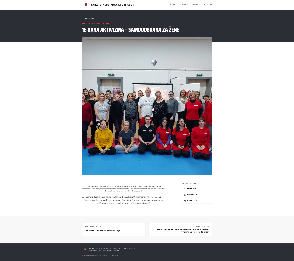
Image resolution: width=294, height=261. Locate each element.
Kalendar (196, 5)
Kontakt (184, 5)
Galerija (208, 5)
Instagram (192, 194)
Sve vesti (89, 18)
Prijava (115, 256)
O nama (173, 5)
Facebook (191, 188)
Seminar (86, 24)
